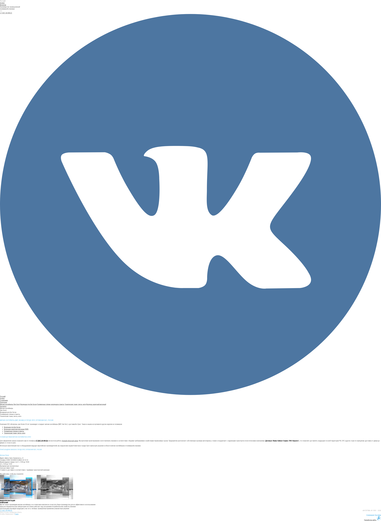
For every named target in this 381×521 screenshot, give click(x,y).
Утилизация (370, 515)
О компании (4, 400)
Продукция (3, 402)
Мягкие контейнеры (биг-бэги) (10, 404)
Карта (16, 514)
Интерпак (3, 5)
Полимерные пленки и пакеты (14, 431)
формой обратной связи (70, 441)
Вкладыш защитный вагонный (96, 404)
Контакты (3, 406)
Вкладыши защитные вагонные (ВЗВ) (16, 429)
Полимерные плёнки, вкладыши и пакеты (50, 404)
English (2, 3)
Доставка (378, 515)
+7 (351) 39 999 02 (42, 441)
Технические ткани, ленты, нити (75, 404)
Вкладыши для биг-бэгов (28, 404)
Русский (2, 1)
